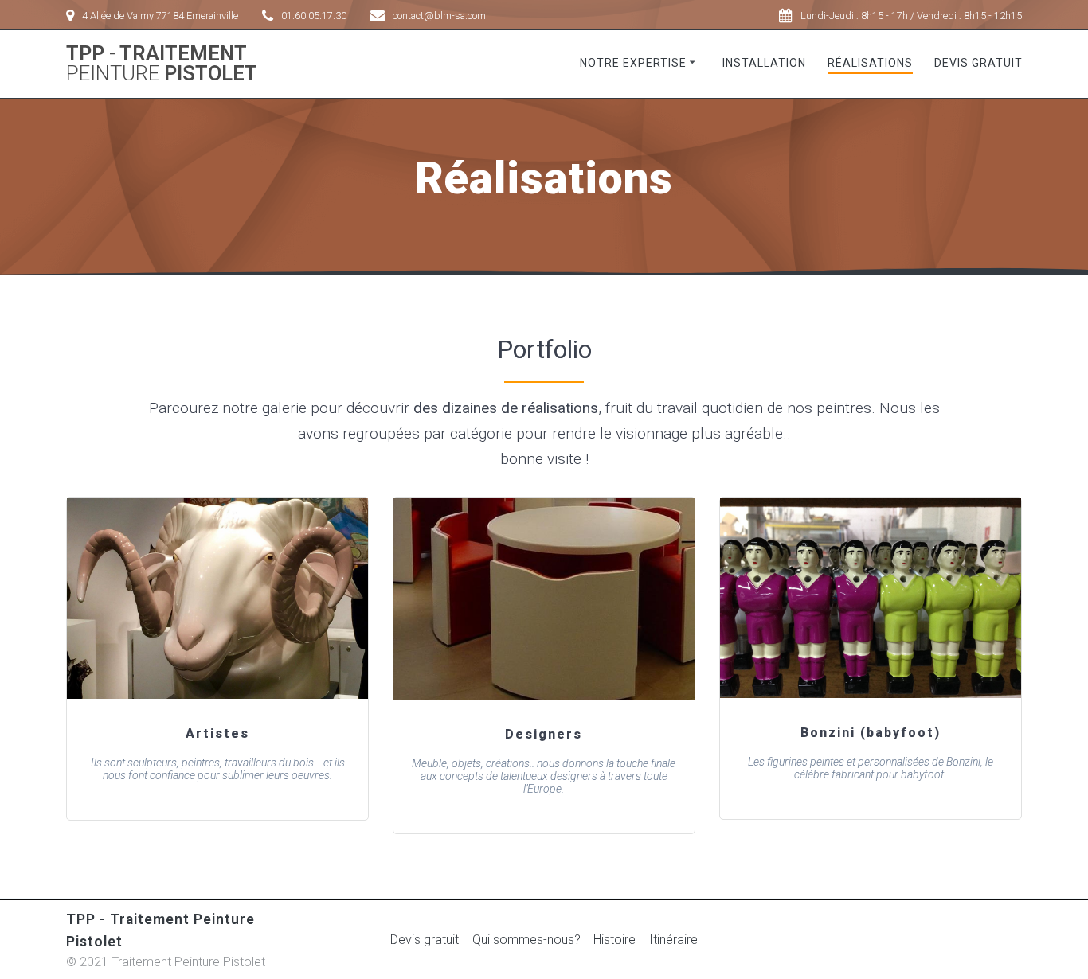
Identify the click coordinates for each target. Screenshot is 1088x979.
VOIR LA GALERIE (216, 598)
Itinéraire (673, 939)
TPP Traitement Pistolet (161, 64)
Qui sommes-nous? (526, 939)
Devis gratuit (978, 63)
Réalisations (870, 63)
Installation (764, 63)
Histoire (614, 939)
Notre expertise (633, 63)
